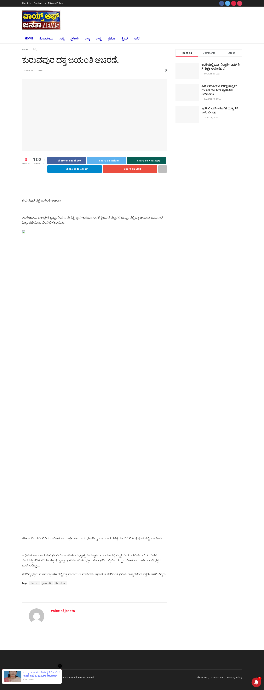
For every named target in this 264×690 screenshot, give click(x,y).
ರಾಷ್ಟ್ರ (98, 38)
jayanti (47, 583)
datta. (34, 583)
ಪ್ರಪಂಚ (111, 38)
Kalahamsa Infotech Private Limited (75, 677)
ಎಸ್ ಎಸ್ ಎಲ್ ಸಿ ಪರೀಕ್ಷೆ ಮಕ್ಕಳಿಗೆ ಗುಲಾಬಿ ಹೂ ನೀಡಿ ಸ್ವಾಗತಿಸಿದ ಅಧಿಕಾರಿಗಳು (219, 90)
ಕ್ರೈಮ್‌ (125, 38)
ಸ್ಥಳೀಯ (74, 38)
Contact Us (40, 3)
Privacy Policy (55, 3)
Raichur (60, 583)
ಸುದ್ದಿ (62, 38)
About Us (27, 3)
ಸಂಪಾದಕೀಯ (46, 38)
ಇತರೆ (137, 38)
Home (29, 38)
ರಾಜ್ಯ (87, 38)
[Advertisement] (160, 19)
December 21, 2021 (32, 70)
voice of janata (63, 611)
